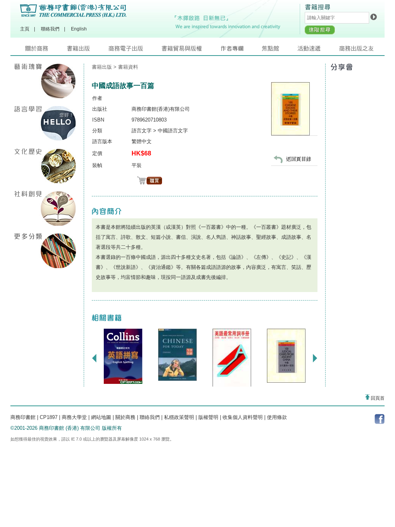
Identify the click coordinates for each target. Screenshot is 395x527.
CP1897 (48, 417)
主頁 (24, 29)
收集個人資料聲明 (243, 417)
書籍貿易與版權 (191, 50)
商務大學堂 (74, 417)
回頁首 (377, 398)
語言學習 (45, 123)
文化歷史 (45, 166)
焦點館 (279, 50)
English (79, 29)
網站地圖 (101, 417)
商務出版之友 (359, 50)
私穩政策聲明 (179, 417)
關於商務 (46, 50)
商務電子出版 (135, 50)
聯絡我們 (50, 29)
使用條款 (277, 417)
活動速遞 (318, 50)
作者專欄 (241, 50)
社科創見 (45, 208)
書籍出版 (87, 50)
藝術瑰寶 (45, 81)
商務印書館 (22, 417)
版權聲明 (208, 417)
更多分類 (45, 250)
